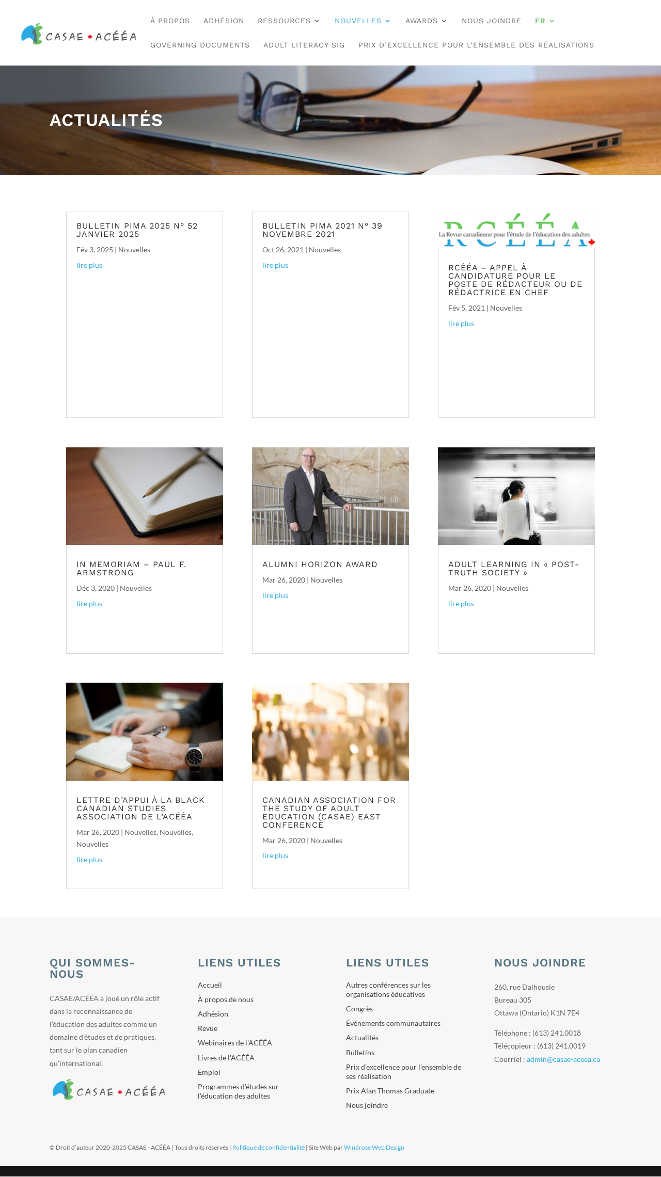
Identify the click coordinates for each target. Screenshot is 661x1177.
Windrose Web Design (374, 1147)
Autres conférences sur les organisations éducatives (388, 989)
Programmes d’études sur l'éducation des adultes (238, 1091)
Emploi (209, 1072)
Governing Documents (200, 45)
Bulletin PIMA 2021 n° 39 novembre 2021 (322, 230)
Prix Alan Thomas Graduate (390, 1090)
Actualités (362, 1037)
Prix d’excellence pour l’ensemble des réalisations (476, 45)
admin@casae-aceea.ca (563, 1059)
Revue (207, 1028)
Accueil (210, 984)
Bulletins (360, 1052)
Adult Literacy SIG (304, 45)
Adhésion (223, 21)
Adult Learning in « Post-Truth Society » (513, 568)
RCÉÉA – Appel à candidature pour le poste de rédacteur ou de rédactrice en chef (515, 280)
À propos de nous (226, 999)
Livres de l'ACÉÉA (226, 1057)
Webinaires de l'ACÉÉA (235, 1042)
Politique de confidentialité (268, 1147)
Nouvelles (134, 249)
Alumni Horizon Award (320, 564)
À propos (170, 21)
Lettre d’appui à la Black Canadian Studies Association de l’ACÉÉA (140, 808)
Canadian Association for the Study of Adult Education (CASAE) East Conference (329, 812)
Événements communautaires (393, 1023)
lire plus (89, 265)
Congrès (359, 1008)
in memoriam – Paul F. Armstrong (131, 568)
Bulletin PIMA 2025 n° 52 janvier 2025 (137, 230)
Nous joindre (492, 21)
